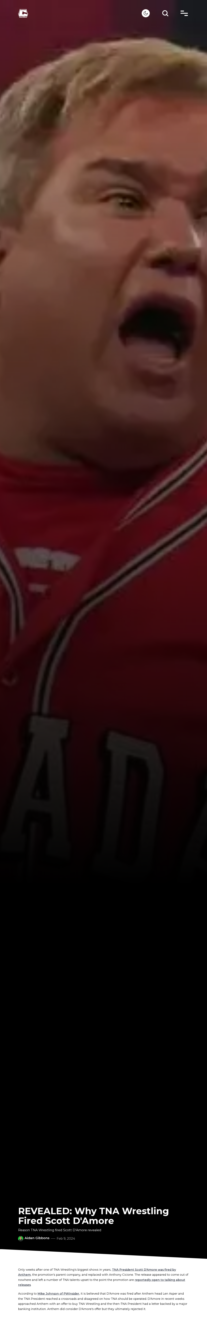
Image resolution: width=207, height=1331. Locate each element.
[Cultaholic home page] (80, 13)
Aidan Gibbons (37, 1238)
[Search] (165, 13)
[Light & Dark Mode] (146, 13)
